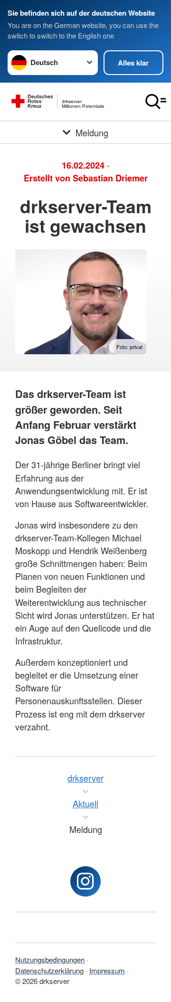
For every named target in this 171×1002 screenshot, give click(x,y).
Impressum (107, 970)
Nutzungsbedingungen (50, 959)
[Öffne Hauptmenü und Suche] (155, 101)
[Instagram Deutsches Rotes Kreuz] (85, 881)
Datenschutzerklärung (49, 970)
